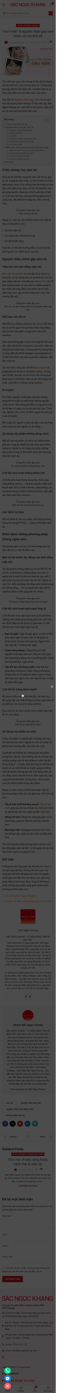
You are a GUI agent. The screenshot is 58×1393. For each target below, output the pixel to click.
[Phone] (7, 1370)
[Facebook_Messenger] (7, 1378)
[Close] (52, 686)
